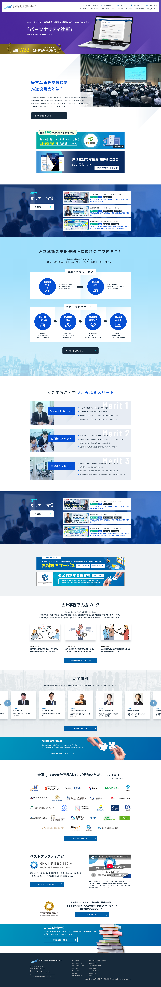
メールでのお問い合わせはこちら (42, 976)
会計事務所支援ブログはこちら (80, 660)
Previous (7, 703)
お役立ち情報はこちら (61, 940)
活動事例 (74, 973)
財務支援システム (95, 8)
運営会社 (91, 975)
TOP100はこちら (92, 915)
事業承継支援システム (108, 8)
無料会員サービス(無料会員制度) (98, 960)
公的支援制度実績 (77, 975)
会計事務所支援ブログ (91, 5)
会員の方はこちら (138, 5)
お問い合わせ (153, 5)
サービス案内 (83, 8)
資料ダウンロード (109, 5)
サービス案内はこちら (74, 350)
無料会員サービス (152, 8)
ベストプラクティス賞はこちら (47, 884)
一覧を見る (37, 207)
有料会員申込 (123, 5)
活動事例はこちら (80, 728)
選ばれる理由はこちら (43, 115)
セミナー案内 (120, 8)
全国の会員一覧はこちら (80, 839)
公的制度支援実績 (139, 8)
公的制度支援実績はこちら (58, 753)
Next (153, 703)
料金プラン (129, 8)
